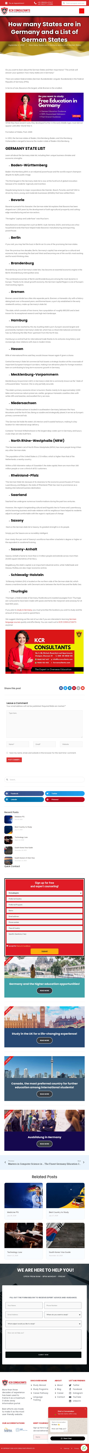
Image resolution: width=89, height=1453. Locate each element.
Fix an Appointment (16, 3)
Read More (44, 991)
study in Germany (24, 610)
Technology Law (21, 837)
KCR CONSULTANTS (67, 622)
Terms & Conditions (23, 946)
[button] (81, 10)
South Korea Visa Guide (24, 847)
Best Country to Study (23, 827)
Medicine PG (19, 817)
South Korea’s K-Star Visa (25, 858)
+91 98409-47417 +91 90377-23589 (45, 3)
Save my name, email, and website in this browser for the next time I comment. (42, 753)
